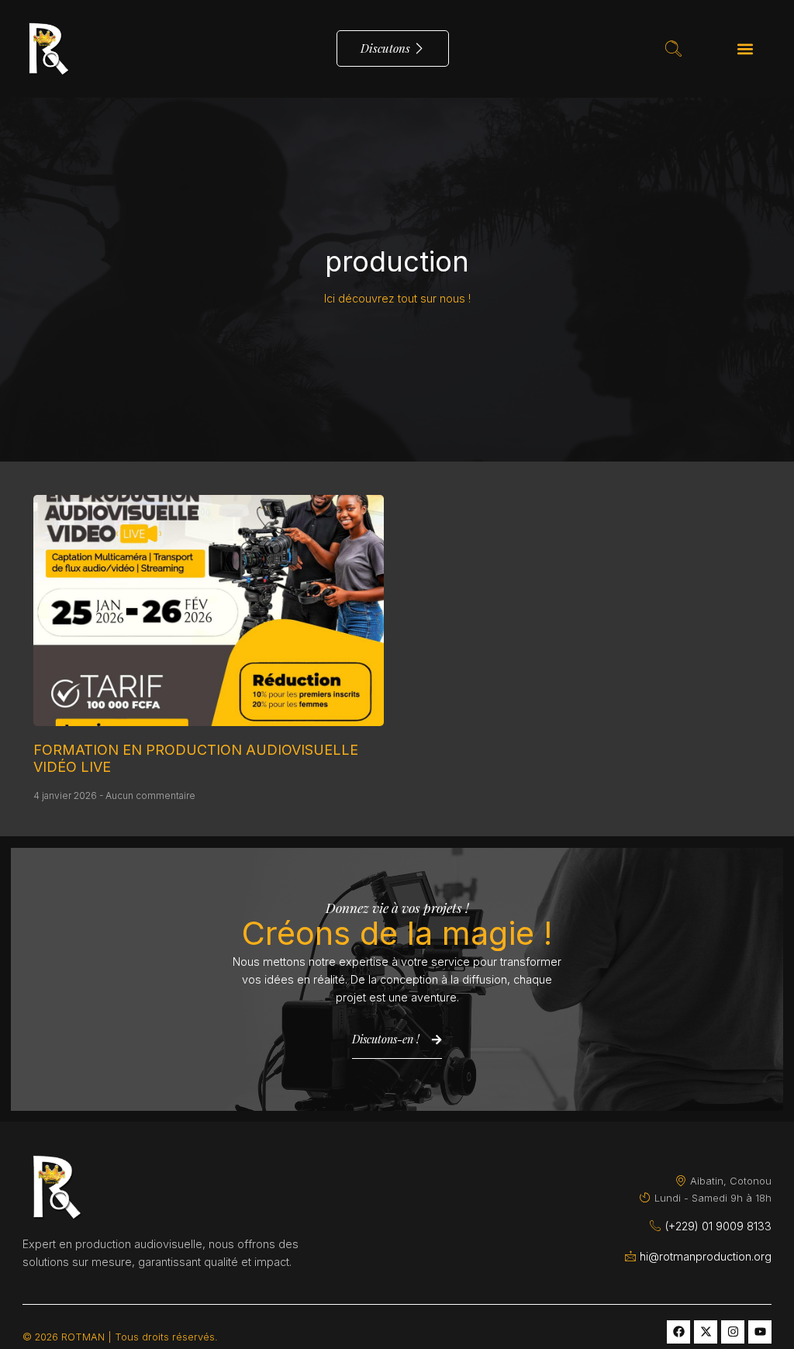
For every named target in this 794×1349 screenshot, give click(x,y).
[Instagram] (732, 1332)
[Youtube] (760, 1332)
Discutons (385, 48)
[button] (745, 48)
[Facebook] (678, 1332)
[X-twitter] (705, 1332)
